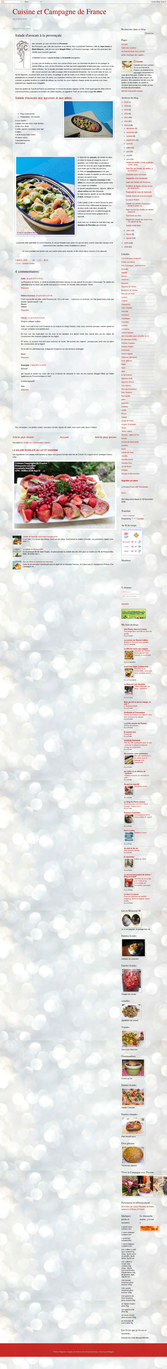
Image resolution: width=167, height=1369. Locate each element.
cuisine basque (127, 333)
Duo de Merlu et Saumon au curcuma (38, 562)
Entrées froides (131, 258)
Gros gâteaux (126, 361)
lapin (123, 371)
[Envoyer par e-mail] (38, 260)
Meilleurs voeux (141, 833)
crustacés (125, 329)
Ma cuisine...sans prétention (136, 754)
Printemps (128, 734)
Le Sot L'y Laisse (131, 894)
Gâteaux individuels (129, 357)
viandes (124, 456)
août (128, 144)
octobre (129, 136)
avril (128, 159)
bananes (124, 283)
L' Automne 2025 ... (131, 706)
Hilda (123, 364)
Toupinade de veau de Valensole (138, 192)
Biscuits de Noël (127, 294)
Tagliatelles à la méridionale (137, 178)
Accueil (64, 437)
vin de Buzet (126, 467)
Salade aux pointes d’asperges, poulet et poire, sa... (138, 205)
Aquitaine (125, 604)
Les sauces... (126, 385)
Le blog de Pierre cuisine (134, 802)
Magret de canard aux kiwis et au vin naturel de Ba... (139, 221)
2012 (126, 117)
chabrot (124, 301)
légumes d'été (127, 378)
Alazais (24, 318)
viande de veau (127, 452)
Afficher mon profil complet (132, 91)
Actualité (124, 269)
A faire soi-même (128, 262)
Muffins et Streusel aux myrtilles (136, 642)
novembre (130, 132)
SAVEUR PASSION (132, 741)
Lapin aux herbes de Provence (138, 182)
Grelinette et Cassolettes (134, 713)
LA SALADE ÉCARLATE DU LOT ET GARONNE (35, 450)
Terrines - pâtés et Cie (130, 435)
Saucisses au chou (133, 216)
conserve (125, 315)
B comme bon (130, 732)
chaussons (125, 304)
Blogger (111, 1352)
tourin (123, 449)
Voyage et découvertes (130, 474)
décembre (130, 128)
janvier (129, 238)
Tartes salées (126, 431)
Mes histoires (126, 392)
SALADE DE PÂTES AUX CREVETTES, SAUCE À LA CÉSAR (143, 653)
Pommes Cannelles (132, 813)
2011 (126, 121)
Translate (140, 519)
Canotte (139, 62)
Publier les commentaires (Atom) (37, 443)
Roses (124, 414)
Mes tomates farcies (132, 850)
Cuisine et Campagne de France (59, 11)
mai (128, 155)
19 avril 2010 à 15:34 (36, 318)
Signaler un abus (129, 480)
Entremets (125, 350)
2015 (126, 110)
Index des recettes (128, 48)
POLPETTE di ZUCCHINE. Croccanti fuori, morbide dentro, (143, 671)
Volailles (124, 470)
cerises (124, 297)
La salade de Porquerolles (33, 549)
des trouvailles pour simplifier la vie (135, 336)
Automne (125, 280)
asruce (124, 276)
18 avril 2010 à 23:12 (34, 279)
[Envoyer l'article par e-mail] (33, 260)
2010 (126, 125)
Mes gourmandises (129, 389)
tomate (124, 438)
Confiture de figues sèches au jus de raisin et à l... (139, 187)
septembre (130, 140)
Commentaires (130, 596)
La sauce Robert (132, 200)
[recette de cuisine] (133, 618)
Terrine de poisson (131, 725)
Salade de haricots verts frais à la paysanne (40, 537)
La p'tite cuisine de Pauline (135, 723)
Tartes (123, 428)
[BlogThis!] (40, 260)
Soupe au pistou (141, 786)
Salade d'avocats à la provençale (139, 196)
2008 (126, 247)
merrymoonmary (91, 1352)
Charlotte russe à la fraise (136, 175)
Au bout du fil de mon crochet (133, 51)
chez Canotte (126, 308)
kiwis (123, 368)
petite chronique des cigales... (133, 55)
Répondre (25, 288)
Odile (23, 279)
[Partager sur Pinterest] (47, 260)
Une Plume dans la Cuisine (135, 629)
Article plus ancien (106, 437)
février (129, 234)
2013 (126, 114)
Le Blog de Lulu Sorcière (134, 684)
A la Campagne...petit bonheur (133, 266)
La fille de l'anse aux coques (136, 649)
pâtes (123, 400)
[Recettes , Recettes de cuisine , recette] (129, 1207)
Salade (124, 417)
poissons (125, 403)
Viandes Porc (126, 463)
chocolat (124, 311)
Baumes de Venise (128, 287)
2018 (126, 102)
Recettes (143, 1207)
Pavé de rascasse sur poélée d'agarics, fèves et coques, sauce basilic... (137, 898)
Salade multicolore (133, 225)
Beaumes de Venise (129, 290)
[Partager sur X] (42, 260)
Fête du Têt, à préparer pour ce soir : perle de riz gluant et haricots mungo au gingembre (138, 745)
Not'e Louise (129, 830)
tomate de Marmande (130, 442)
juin (128, 152)
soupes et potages (128, 424)
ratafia (123, 410)
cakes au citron (140, 859)
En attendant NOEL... (129, 340)
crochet (124, 326)
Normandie (125, 396)
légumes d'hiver (127, 382)
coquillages (125, 318)
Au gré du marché (131, 784)
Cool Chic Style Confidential (136, 667)
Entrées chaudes (128, 343)
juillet (128, 148)
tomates (124, 445)
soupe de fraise (127, 421)
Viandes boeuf (127, 459)
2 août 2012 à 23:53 (38, 365)
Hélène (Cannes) (28, 296)
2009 (126, 243)
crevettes (125, 322)
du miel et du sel (131, 848)
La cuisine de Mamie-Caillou (136, 640)
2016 (126, 106)
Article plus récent (23, 437)
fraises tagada (127, 354)
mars (128, 230)
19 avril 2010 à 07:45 (44, 296)
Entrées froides (29, 263)
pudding (124, 407)
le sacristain (129, 857)
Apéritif (124, 273)
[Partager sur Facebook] (45, 260)
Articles (127, 592)
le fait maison (126, 375)
